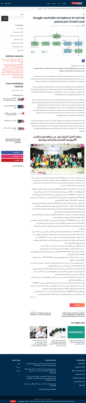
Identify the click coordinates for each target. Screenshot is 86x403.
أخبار (59, 3)
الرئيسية (64, 3)
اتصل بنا (48, 3)
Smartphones (16, 46)
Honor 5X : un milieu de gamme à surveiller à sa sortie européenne (40, 314)
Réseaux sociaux (16, 43)
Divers (18, 28)
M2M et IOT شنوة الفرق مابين (10, 106)
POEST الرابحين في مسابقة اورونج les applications (9, 99)
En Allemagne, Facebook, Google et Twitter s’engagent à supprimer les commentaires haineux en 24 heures (73, 314)
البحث (21, 14)
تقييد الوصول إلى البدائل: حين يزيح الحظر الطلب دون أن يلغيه (12, 75)
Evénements (16, 32)
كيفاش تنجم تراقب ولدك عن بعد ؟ (10, 128)
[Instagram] (8, 3)
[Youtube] (5, 3)
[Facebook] (10, 3)
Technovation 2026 (18, 78)
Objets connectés (15, 36)
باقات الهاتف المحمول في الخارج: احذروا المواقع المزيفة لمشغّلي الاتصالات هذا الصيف (77, 342)
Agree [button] (13, 401)
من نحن (54, 3)
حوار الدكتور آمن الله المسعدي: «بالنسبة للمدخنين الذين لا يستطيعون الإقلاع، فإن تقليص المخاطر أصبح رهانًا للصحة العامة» (39, 343)
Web (83, 14)
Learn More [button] (21, 401)
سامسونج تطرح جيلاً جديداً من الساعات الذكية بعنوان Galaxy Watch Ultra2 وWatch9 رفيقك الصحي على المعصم (57, 343)
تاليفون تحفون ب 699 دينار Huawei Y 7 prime (10, 114)
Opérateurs (17, 39)
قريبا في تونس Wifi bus (10, 120)
